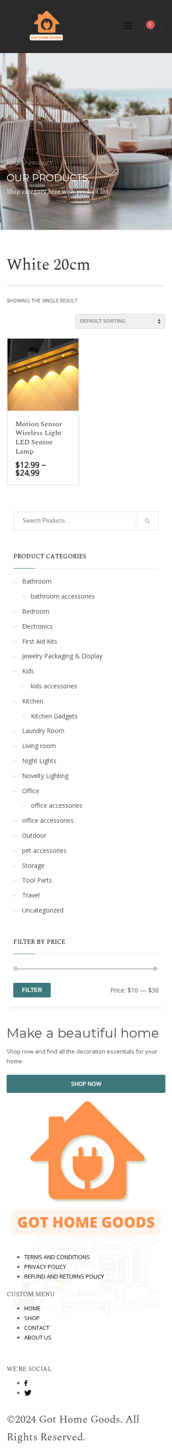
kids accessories (54, 686)
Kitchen (32, 701)
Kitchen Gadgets (54, 716)
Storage (33, 865)
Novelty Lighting (45, 775)
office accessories (56, 805)
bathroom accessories (63, 596)
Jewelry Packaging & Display (62, 656)
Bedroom (35, 611)
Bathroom (37, 581)
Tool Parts (37, 880)
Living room (39, 745)
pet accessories (44, 850)
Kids (28, 671)
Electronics (37, 626)
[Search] (147, 521)
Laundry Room (43, 730)
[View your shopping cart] (155, 26)
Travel (31, 895)
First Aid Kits (39, 641)
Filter (32, 990)
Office (30, 791)
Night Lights (39, 760)
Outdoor (34, 835)
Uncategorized (43, 910)
